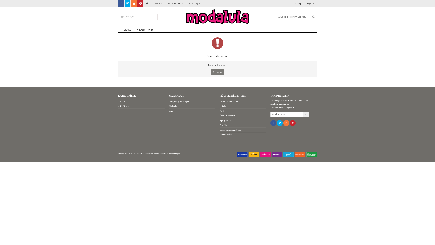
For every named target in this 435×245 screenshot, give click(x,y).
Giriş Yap (297, 3)
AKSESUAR (144, 30)
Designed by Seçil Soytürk (179, 101)
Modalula (173, 106)
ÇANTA (126, 30)
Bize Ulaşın (194, 3)
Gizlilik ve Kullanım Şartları (231, 130)
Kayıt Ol (310, 3)
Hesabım (158, 3)
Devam (218, 72)
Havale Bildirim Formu (229, 101)
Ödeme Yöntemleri (175, 3)
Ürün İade (224, 106)
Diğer (171, 111)
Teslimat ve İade (226, 135)
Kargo (222, 111)
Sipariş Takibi (225, 120)
